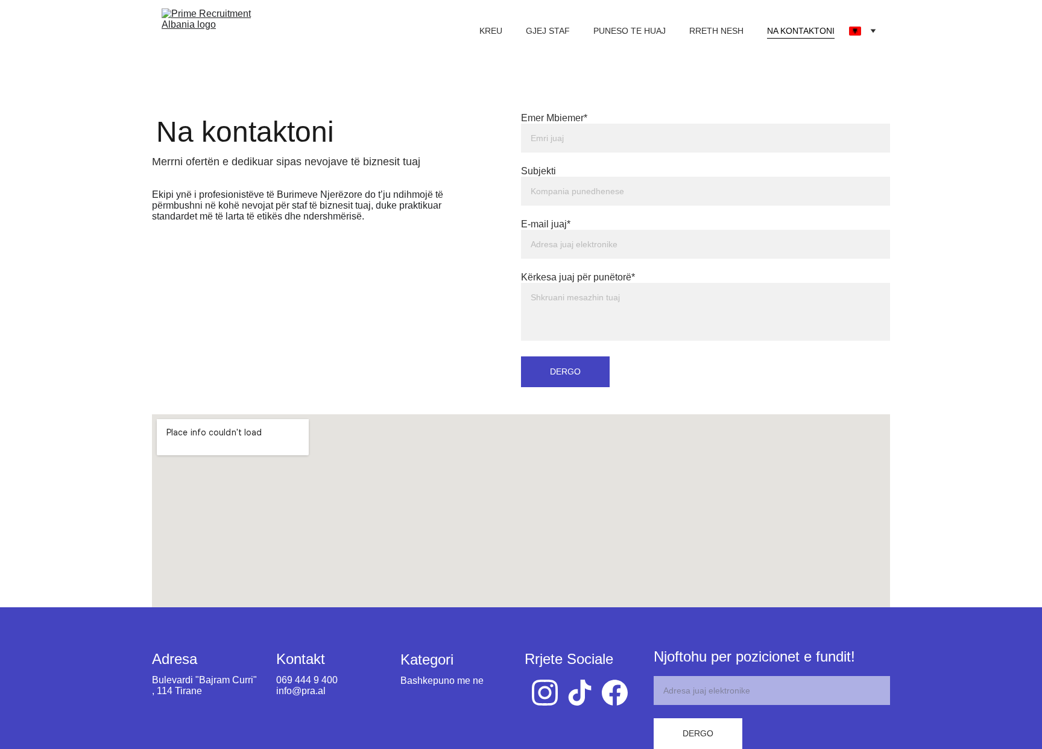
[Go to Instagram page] (545, 693)
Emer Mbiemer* (554, 118)
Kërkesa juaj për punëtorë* (578, 277)
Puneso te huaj (629, 31)
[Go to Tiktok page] (580, 693)
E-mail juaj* (545, 224)
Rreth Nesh (716, 31)
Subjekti (538, 171)
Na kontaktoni (801, 31)
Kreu (490, 31)
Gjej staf (548, 31)
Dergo (565, 371)
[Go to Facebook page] (615, 693)
